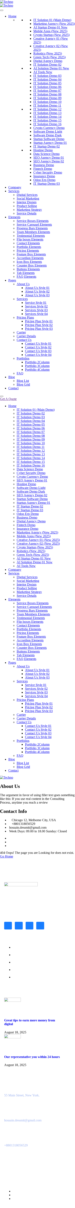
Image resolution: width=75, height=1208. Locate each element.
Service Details (26, 213)
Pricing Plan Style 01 (39, 321)
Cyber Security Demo (47, 172)
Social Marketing (28, 198)
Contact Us (24, 340)
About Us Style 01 (37, 287)
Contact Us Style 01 (38, 343)
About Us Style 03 (37, 295)
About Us (23, 284)
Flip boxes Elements (30, 239)
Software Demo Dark (47, 135)
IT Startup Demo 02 (46, 146)
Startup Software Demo (48, 139)
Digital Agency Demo (47, 61)
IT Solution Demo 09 (47, 98)
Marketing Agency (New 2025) (54, 23)
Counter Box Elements (32, 265)
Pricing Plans (25, 317)
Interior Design (26, 202)
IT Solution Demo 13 (47, 113)
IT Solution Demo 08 (47, 94)
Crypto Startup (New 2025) (51, 35)
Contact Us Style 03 (38, 351)
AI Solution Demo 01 (51, 68)
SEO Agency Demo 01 (48, 157)
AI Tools (42, 72)
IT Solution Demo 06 (47, 87)
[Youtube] (40, 925)
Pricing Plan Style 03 (39, 328)
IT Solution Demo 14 (47, 116)
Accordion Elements (30, 258)
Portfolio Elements (29, 247)
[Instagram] (9, 842)
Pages (12, 280)
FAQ (20, 373)
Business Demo (43, 165)
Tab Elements (26, 273)
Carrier (21, 332)
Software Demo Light (47, 131)
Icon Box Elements (29, 261)
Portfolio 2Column (37, 362)
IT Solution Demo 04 (47, 79)
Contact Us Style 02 (38, 347)
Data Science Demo (46, 154)
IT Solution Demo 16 (47, 124)
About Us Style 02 (37, 291)
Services (13, 191)
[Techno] (6, 2)
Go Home (6, 856)
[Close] (1, 396)
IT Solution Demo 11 (47, 105)
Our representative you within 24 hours (32, 1057)
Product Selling (27, 206)
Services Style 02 (36, 306)
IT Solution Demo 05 (47, 83)
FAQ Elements (26, 276)
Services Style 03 (36, 310)
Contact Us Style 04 (38, 354)
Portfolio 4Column (37, 369)
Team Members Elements (33, 232)
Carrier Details (26, 336)
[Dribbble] (9, 845)
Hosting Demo (43, 150)
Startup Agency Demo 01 (50, 142)
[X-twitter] (29, 925)
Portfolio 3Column (37, 366)
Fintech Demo (42, 168)
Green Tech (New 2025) (49, 57)
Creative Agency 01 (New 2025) (38, 540)
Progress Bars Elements (32, 228)
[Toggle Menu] (1, 10)
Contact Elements (28, 243)
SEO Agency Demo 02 (48, 161)
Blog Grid (23, 384)
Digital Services (27, 195)
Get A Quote (8, 399)
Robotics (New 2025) (47, 53)
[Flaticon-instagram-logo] (18, 925)
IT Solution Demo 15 (47, 120)
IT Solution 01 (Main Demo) (52, 20)
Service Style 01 (35, 302)
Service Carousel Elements (34, 224)
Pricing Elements (28, 250)
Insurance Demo (44, 176)
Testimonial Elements (31, 235)
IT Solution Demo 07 (47, 90)
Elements (14, 217)
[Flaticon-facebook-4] (8, 925)
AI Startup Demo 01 (50, 27)
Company (14, 187)
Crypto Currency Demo (49, 128)
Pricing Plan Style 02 (39, 325)
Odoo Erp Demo (44, 180)
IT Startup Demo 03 (46, 183)
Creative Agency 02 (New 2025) (38, 543)
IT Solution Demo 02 (47, 64)
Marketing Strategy (29, 209)
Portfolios (23, 358)
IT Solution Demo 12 (47, 109)
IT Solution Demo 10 (47, 102)
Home (12, 16)
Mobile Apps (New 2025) (50, 31)
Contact (13, 388)
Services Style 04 (36, 314)
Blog (11, 377)
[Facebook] (9, 838)
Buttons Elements (28, 269)
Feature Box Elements (31, 254)
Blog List (23, 380)
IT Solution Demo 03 (47, 75)
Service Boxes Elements (33, 221)
